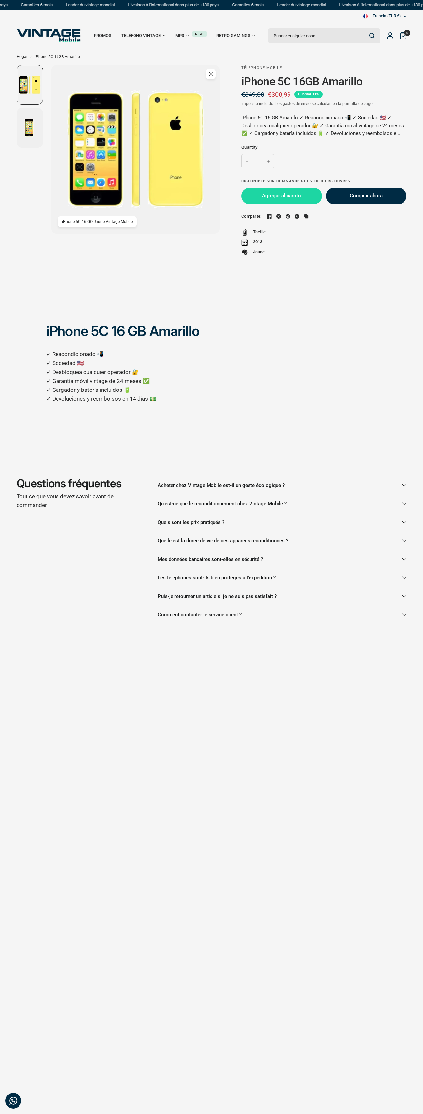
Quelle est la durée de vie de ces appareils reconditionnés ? (223, 541)
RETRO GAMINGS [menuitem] (233, 35)
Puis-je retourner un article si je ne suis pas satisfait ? (217, 596)
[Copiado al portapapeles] (306, 216)
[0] (401, 35)
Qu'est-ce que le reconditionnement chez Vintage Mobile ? (222, 504)
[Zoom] (211, 74)
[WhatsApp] (297, 216)
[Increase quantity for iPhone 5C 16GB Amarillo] (268, 161)
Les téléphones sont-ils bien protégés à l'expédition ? (217, 578)
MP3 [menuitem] (179, 35)
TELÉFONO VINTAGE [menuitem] (141, 35)
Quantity (249, 147)
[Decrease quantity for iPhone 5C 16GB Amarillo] (247, 161)
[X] (279, 216)
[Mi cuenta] (390, 35)
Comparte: (251, 216)
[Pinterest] (288, 216)
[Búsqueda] (372, 35)
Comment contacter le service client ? (200, 615)
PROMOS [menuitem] (102, 35)
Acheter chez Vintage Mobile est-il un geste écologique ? (221, 485)
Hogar (22, 57)
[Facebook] (269, 216)
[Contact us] (13, 1101)
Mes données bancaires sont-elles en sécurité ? (210, 559)
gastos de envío (297, 103)
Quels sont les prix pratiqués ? (191, 522)
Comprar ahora (366, 196)
